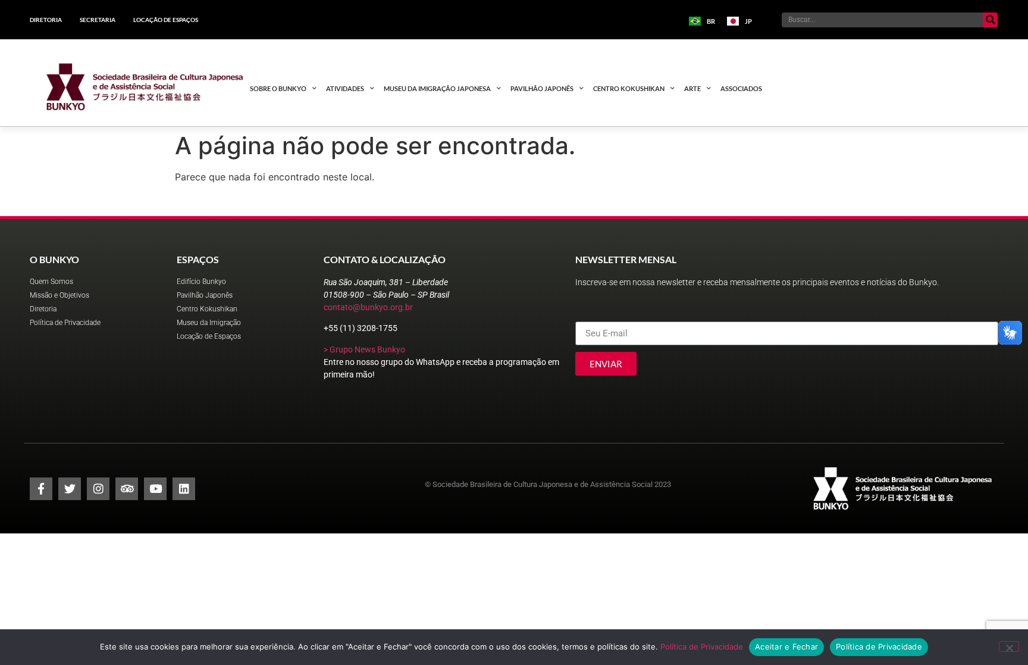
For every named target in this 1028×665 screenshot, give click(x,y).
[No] (1009, 646)
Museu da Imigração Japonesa (437, 88)
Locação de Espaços (165, 19)
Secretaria (97, 19)
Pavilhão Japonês (541, 88)
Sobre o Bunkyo (278, 88)
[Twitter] (69, 488)
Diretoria (46, 19)
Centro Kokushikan (629, 88)
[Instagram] (98, 488)
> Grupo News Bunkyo (364, 349)
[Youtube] (155, 488)
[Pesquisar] (990, 20)
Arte (692, 88)
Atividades (345, 88)
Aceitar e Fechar (786, 646)
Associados (741, 88)
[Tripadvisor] (126, 488)
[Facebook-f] (41, 488)
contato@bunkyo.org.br (368, 307)
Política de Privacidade (701, 646)
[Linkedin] (184, 488)
